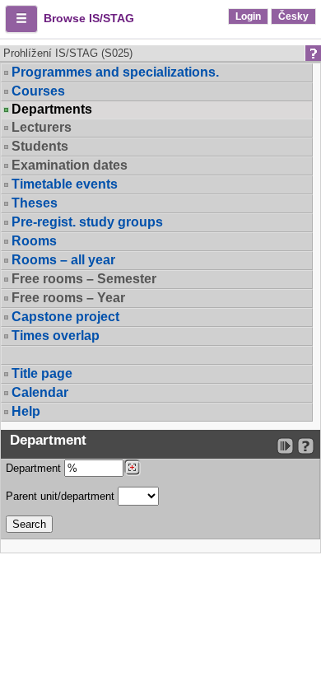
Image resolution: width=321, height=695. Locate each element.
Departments (52, 109)
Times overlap (56, 336)
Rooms (34, 241)
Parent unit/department (62, 496)
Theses (35, 203)
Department (35, 468)
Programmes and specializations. (115, 72)
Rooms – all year (63, 260)
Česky (293, 16)
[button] (21, 19)
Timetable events (65, 184)
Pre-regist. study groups (87, 222)
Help (26, 411)
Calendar (40, 392)
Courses (38, 91)
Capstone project (65, 317)
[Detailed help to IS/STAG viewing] (305, 446)
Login (248, 16)
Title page (42, 373)
